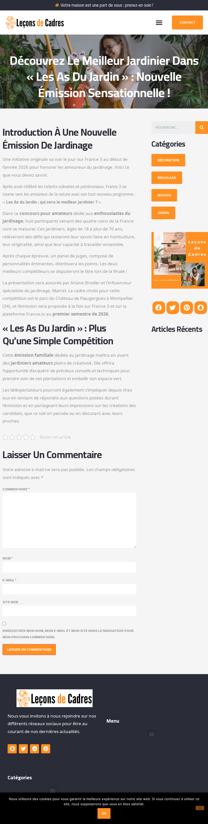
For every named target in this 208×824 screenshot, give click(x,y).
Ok (104, 813)
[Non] (200, 808)
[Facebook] (158, 307)
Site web (10, 602)
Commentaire (16, 489)
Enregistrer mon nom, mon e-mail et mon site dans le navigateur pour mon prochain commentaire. (68, 634)
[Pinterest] (186, 307)
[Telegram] (34, 748)
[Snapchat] (200, 307)
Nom (8, 558)
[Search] (201, 127)
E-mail (9, 580)
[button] (159, 22)
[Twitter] (172, 307)
